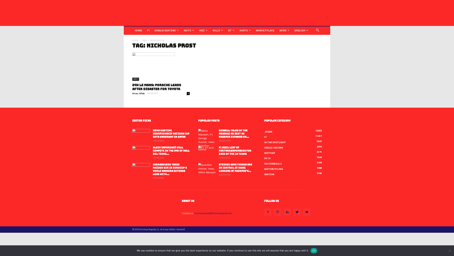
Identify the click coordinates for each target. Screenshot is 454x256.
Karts (244, 30)
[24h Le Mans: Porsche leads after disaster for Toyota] (161, 66)
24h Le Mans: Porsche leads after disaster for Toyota (156, 87)
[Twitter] (297, 212)
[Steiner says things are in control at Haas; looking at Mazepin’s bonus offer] (207, 169)
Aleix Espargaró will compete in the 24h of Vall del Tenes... (171, 151)
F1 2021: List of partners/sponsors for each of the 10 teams (235, 151)
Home (138, 30)
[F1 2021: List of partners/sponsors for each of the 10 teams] (207, 152)
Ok (313, 250)
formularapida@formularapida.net (213, 213)
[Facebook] (267, 212)
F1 (148, 30)
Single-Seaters (165, 30)
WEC (202, 30)
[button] (317, 30)
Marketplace (265, 30)
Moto (187, 30)
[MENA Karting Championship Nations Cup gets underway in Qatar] (141, 135)
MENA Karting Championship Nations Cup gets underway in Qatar (171, 134)
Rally (216, 30)
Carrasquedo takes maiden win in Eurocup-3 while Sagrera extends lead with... (170, 169)
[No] (449, 250)
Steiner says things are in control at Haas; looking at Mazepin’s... (235, 168)
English (299, 30)
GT (230, 30)
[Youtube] (306, 212)
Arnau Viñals (138, 93)
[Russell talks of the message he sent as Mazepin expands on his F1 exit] (207, 140)
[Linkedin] (287, 212)
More (282, 30)
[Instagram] (277, 212)
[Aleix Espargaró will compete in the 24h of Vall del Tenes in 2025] (141, 152)
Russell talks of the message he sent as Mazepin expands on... (234, 134)
